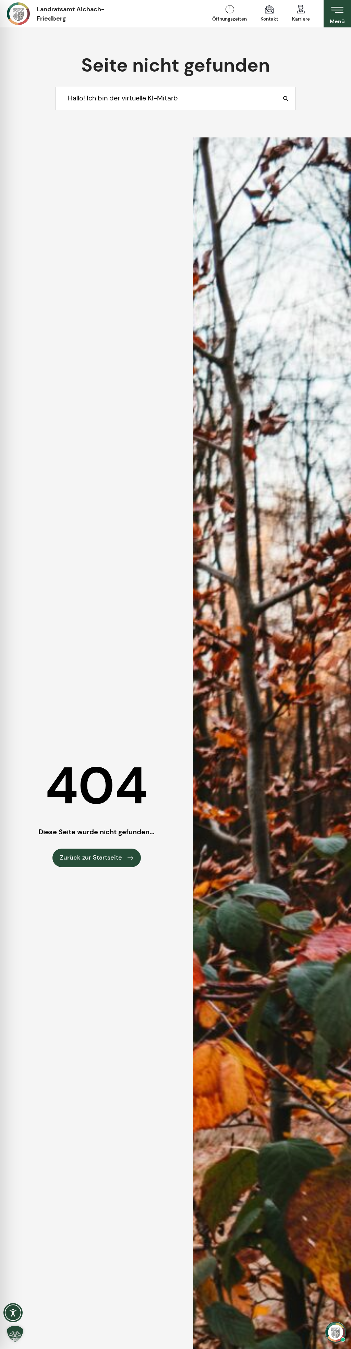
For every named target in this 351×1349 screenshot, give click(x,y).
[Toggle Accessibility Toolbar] (13, 1313)
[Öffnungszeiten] (229, 9)
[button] (15, 1334)
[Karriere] (300, 9)
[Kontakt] (269, 9)
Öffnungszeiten (229, 19)
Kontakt (269, 19)
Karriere (301, 19)
